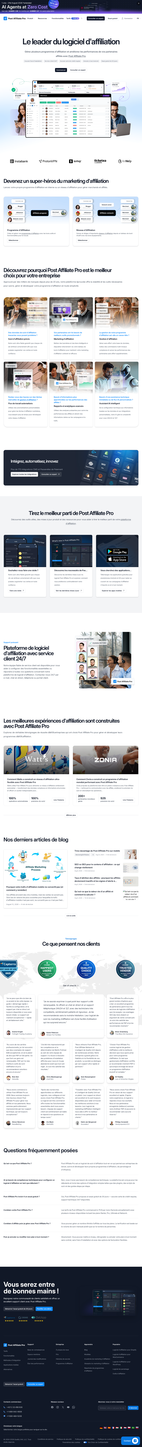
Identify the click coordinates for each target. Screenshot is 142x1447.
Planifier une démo (44, 1309)
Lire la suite (71, 916)
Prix (57, 1354)
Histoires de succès (63, 1359)
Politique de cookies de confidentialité (111, 1439)
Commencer (61, 70)
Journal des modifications (37, 1359)
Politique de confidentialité (84, 1439)
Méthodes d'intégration (12, 1360)
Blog (86, 1350)
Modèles (87, 1354)
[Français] (113, 1428)
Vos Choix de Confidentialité (98, 1442)
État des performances (36, 1363)
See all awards (69, 985)
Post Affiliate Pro (77, 56)
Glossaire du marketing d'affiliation (96, 1363)
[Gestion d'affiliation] (116, 328)
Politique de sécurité (64, 1439)
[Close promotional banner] (139, 3)
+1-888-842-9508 (14, 1412)
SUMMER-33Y (34, 11)
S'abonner (133, 1408)
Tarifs (6, 1351)
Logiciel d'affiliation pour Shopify (124, 1350)
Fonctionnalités (9, 1356)
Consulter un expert (95, 18)
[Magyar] (117, 1428)
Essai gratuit (112, 18)
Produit (30, 18)
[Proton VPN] (36, 161)
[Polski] (129, 1428)
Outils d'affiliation (119, 1374)
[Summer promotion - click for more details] (71, 7)
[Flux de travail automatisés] (25, 394)
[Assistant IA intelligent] (116, 394)
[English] (105, 1428)
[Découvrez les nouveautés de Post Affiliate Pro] (71, 566)
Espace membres (34, 1354)
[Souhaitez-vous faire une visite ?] (25, 566)
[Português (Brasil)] (133, 1428)
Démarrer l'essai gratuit (14, 1384)
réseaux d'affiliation (106, 233)
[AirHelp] (113, 161)
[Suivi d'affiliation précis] (25, 328)
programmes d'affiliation (30, 233)
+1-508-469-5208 (14, 1416)
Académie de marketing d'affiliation (97, 1359)
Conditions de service (45, 1439)
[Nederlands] (125, 1428)
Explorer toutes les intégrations (24, 474)
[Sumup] (63, 161)
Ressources (42, 18)
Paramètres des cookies (71, 1442)
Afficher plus (71, 815)
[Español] (109, 1428)
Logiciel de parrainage (121, 1369)
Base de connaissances (36, 1350)
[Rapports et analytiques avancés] (71, 394)
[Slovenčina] (137, 1428)
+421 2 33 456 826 (14, 1407)
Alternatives (8, 1369)
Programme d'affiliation (64, 1363)
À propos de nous (62, 1350)
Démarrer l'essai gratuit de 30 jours (18, 1309)
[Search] (83, 18)
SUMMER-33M (13, 11)
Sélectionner (13, 240)
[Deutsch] (101, 1428)
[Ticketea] (88, 161)
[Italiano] (121, 1428)
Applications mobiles (11, 1365)
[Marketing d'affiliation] (71, 328)
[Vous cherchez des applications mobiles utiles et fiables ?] (117, 566)
